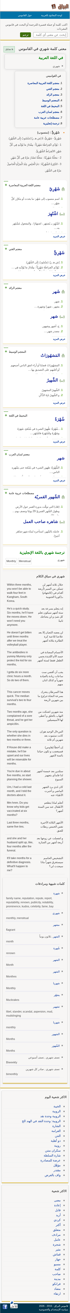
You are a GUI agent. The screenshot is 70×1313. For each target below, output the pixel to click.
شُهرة (56, 948)
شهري (56, 913)
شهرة (56, 893)
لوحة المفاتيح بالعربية (51, 15)
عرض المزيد (59, 236)
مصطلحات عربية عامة (46, 117)
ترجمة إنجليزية (51, 123)
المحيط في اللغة (50, 106)
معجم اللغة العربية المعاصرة (43, 83)
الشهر (56, 936)
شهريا (56, 983)
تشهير (56, 1006)
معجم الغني (52, 88)
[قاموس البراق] (60, 6)
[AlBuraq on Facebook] (5, 1308)
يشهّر (57, 995)
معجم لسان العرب (48, 111)
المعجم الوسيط (50, 100)
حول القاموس (25, 15)
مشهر (56, 924)
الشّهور (56, 1045)
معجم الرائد (52, 94)
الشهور (56, 1034)
